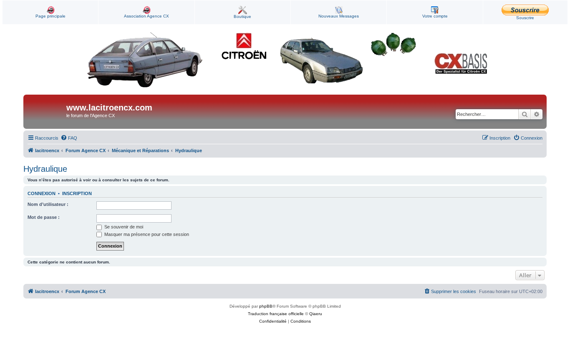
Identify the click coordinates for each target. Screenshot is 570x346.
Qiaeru (315, 313)
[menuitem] (69, 138)
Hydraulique (45, 168)
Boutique (242, 16)
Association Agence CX (146, 16)
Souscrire (525, 17)
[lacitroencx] (45, 112)
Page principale (50, 16)
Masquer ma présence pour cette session (146, 234)
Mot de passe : (44, 217)
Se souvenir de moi (123, 226)
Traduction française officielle (276, 313)
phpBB (265, 306)
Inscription (77, 193)
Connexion (41, 193)
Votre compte (435, 16)
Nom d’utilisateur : (48, 204)
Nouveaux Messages (338, 16)
